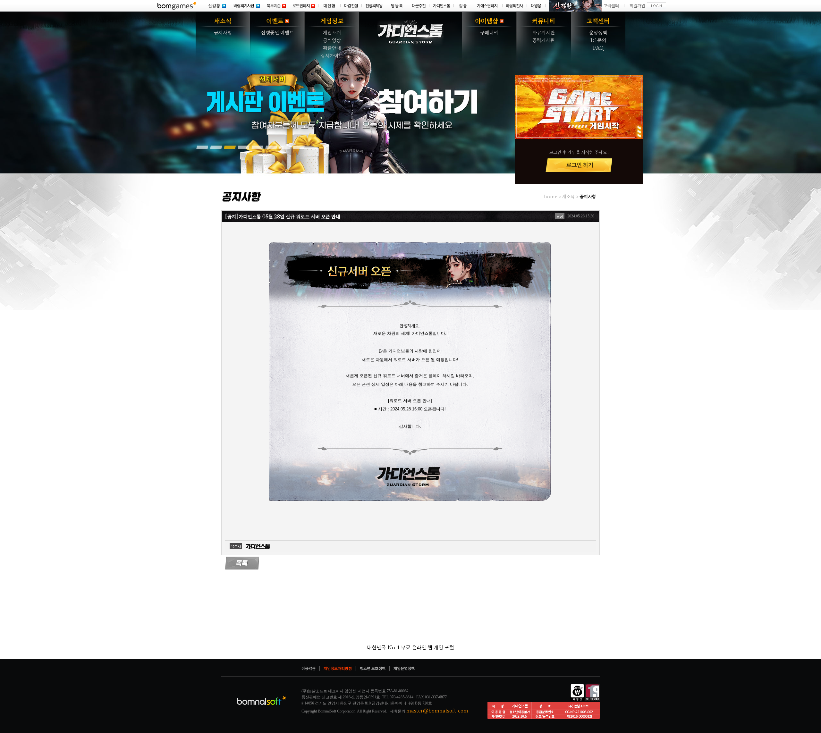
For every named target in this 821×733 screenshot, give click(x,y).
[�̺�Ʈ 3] (229, 147)
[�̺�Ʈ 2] (215, 147)
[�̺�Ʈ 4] (243, 147)
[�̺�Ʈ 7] (284, 147)
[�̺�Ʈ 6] (271, 147)
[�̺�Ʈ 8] (298, 147)
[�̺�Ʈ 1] (202, 147)
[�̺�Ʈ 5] (257, 147)
